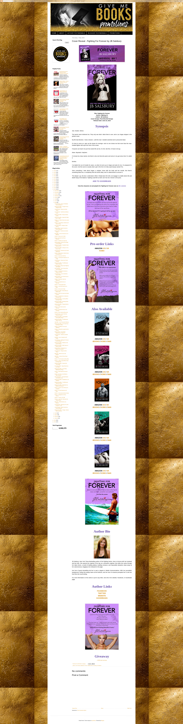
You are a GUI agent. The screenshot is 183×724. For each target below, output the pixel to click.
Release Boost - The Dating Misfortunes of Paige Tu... (60, 332)
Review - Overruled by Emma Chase (62, 393)
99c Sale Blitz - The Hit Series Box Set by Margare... (61, 269)
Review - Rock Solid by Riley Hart (61, 312)
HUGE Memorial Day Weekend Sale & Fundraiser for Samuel (63, 72)
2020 (55, 180)
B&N (109, 341)
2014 (55, 420)
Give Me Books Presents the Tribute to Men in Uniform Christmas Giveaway (64, 158)
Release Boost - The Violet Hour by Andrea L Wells (61, 277)
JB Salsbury (99, 665)
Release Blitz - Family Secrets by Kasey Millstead (61, 229)
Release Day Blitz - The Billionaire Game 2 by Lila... (61, 320)
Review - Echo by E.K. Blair (60, 288)
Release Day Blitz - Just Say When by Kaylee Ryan (61, 299)
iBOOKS (96, 341)
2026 (55, 170)
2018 (55, 184)
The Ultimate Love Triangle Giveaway (63, 119)
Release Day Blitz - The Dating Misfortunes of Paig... (61, 369)
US (104, 248)
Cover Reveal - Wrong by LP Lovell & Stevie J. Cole (61, 405)
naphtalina (94, 720)
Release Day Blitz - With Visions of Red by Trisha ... (61, 346)
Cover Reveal (77, 665)
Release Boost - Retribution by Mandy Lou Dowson (61, 349)
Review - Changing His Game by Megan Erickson (61, 272)
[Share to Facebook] (92, 664)
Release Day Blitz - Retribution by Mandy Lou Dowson (61, 386)
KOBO (101, 251)
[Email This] (88, 664)
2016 (55, 187)
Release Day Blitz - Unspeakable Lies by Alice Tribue (61, 317)
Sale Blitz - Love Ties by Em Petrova (62, 322)
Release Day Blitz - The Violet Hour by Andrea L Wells (61, 324)
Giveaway (95, 665)
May (56, 202)
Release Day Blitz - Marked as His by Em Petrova (61, 343)
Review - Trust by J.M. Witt (60, 397)
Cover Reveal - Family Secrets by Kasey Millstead (61, 408)
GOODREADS (102, 598)
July (56, 199)
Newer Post (74, 708)
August (56, 197)
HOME (54, 33)
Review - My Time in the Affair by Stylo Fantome (61, 375)
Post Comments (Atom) (81, 710)
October (56, 194)
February (57, 416)
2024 (55, 174)
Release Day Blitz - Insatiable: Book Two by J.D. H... (62, 246)
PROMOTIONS (115, 33)
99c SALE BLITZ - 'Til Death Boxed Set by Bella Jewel (61, 377)
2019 (55, 182)
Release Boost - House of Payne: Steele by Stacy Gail (63, 82)
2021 (55, 179)
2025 (55, 172)
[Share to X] (91, 664)
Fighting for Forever (83, 665)
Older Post (129, 708)
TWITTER (102, 593)
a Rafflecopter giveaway (102, 660)
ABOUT (61, 33)
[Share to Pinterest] (94, 664)
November (57, 192)
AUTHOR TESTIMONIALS (76, 33)
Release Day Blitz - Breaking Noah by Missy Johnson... (61, 302)
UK (108, 248)
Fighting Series (90, 665)
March (56, 414)
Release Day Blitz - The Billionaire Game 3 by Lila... (61, 264)
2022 (55, 177)
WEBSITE (102, 596)
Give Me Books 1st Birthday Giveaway (63, 91)
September (57, 195)
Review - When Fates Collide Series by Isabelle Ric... (62, 254)
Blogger (102, 720)
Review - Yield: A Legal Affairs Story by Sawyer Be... (61, 361)
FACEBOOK (102, 591)
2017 (55, 185)
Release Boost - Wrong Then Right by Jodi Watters (61, 243)
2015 (55, 189)
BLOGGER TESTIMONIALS (97, 33)
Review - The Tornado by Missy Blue (62, 358)
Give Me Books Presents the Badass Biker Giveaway (64, 137)
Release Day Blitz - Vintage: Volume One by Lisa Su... (62, 411)
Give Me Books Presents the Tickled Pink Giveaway (64, 128)
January (56, 418)
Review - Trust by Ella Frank (60, 284)
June (56, 200)
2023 (55, 175)
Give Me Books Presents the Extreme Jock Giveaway (64, 100)
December (57, 190)
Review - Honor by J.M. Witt (60, 236)
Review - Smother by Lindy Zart (61, 240)
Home (102, 708)
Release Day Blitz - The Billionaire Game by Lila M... (61, 383)
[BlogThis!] (90, 664)
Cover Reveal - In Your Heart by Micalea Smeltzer (61, 314)
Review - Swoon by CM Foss (60, 255)
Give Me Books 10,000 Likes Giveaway (63, 110)
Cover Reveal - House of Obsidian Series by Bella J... (61, 204)
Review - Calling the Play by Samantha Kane (64, 147)
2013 (55, 421)
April (56, 413)
